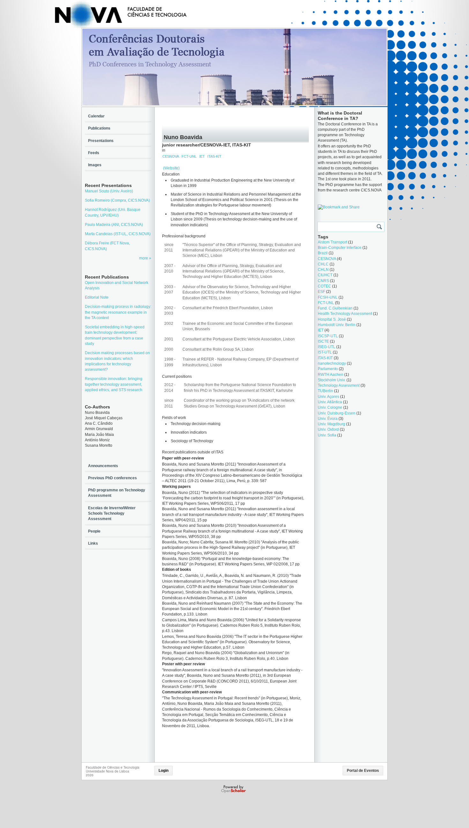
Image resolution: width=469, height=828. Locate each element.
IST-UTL (325, 352)
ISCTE (323, 341)
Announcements (103, 466)
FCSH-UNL (328, 297)
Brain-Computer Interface (339, 247)
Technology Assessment (339, 385)
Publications (99, 128)
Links (93, 543)
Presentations (101, 140)
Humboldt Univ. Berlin (336, 325)
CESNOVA (170, 156)
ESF (321, 291)
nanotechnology (332, 363)
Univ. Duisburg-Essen (336, 413)
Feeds (93, 153)
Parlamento (328, 369)
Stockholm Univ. (332, 380)
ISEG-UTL (326, 347)
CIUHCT (325, 275)
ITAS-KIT (214, 156)
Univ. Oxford (328, 429)
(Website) (171, 168)
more (144, 258)
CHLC (323, 264)
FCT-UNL (189, 156)
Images (94, 165)
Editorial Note (96, 297)
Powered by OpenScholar (234, 789)
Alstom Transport (332, 242)
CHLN (323, 269)
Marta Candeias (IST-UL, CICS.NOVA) (118, 234)
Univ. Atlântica (330, 402)
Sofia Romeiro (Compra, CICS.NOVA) (117, 200)
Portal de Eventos (363, 770)
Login (163, 770)
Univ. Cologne (330, 407)
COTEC (324, 286)
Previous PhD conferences (112, 478)
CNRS (323, 281)
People (94, 531)
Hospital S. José (332, 319)
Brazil (323, 253)
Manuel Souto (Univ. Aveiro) (109, 191)
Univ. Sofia (327, 435)
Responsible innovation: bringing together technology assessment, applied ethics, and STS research (113, 384)
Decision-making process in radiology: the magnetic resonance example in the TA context (118, 312)
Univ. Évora (328, 418)
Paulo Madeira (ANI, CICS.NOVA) (114, 224)
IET (202, 156)
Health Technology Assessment (345, 313)
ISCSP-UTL (328, 336)
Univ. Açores (328, 396)
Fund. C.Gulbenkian (335, 308)
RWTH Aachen (330, 374)
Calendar (96, 116)
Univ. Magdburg (331, 424)
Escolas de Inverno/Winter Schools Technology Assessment (112, 513)
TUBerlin (325, 391)
